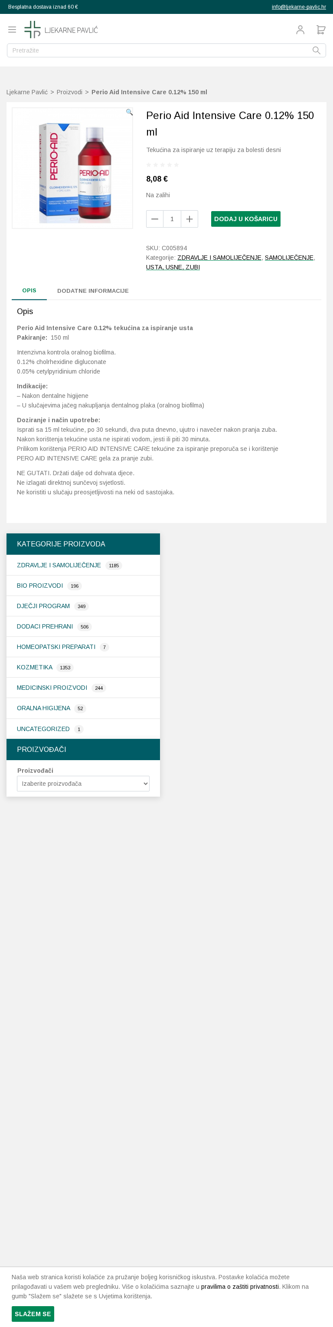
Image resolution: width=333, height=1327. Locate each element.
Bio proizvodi (41, 585)
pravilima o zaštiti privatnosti (240, 1286)
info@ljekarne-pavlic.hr (299, 7)
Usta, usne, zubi (173, 267)
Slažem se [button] (33, 1313)
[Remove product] (189, 219)
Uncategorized (44, 728)
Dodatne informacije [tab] (93, 291)
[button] (129, 112)
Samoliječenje (289, 257)
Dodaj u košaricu (246, 218)
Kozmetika (35, 667)
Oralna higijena (44, 708)
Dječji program (44, 605)
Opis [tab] (29, 290)
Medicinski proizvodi (53, 687)
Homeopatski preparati (57, 646)
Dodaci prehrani (46, 626)
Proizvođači (35, 770)
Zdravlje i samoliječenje (60, 565)
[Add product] (154, 219)
